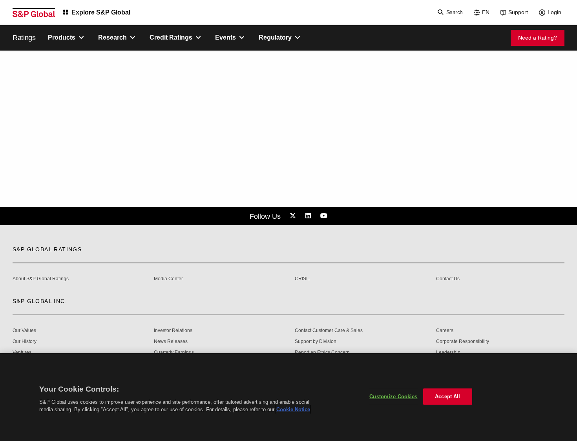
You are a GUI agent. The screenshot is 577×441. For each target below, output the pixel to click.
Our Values (24, 330)
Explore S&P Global (100, 12)
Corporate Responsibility (462, 341)
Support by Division (315, 341)
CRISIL (302, 278)
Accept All (447, 396)
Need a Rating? (537, 37)
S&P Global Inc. (40, 301)
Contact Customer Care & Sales (329, 330)
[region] (288, 397)
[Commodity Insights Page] (294, 216)
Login (554, 12)
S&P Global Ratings (47, 249)
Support (518, 12)
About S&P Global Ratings (41, 278)
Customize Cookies (393, 396)
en (485, 12)
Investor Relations (173, 330)
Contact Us (448, 278)
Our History (25, 341)
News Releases (171, 341)
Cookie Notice (293, 409)
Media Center (168, 278)
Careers (444, 330)
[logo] (34, 12)
